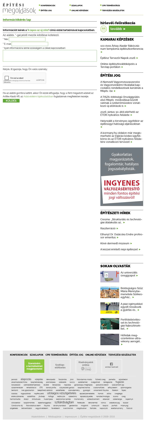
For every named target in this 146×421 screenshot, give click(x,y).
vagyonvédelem (41, 408)
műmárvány (79, 399)
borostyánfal (51, 388)
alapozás (26, 379)
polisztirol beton (102, 385)
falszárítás (63, 379)
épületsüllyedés (86, 396)
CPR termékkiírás (111, 5)
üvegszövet (95, 382)
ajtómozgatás (126, 388)
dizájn (26, 399)
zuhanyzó (95, 406)
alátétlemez (83, 382)
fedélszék (81, 403)
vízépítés (39, 379)
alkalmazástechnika (19, 382)
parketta (112, 379)
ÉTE (41, 388)
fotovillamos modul (84, 379)
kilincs (103, 403)
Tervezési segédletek (113, 10)
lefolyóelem (112, 388)
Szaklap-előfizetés (60, 366)
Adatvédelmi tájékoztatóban (38, 96)
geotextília (73, 406)
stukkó (115, 396)
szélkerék (62, 382)
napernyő (129, 399)
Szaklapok (77, 5)
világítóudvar (81, 408)
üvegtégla (118, 394)
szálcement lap (118, 385)
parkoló (14, 379)
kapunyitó (104, 408)
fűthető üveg (100, 379)
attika (109, 394)
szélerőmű (73, 396)
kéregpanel (107, 382)
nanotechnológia (103, 396)
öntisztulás (36, 399)
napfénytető (39, 394)
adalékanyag (114, 403)
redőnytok (61, 396)
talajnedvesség (37, 382)
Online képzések (79, 10)
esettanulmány (117, 408)
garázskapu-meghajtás (83, 385)
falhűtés (93, 408)
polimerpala (50, 382)
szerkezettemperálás (32, 385)
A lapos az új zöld (38, 30)
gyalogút (86, 390)
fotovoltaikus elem (33, 406)
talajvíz (105, 406)
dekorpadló (50, 379)
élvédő (46, 385)
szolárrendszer (17, 388)
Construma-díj (17, 406)
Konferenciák (48, 5)
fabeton (115, 390)
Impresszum (71, 416)
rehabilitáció (31, 388)
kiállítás (14, 394)
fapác (124, 390)
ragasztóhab (26, 394)
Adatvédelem (38, 416)
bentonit (14, 390)
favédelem (55, 408)
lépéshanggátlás (44, 403)
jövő (71, 379)
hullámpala (48, 399)
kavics (72, 382)
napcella (67, 385)
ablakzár (106, 399)
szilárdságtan (64, 402)
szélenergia (117, 399)
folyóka (47, 406)
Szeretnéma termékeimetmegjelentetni (34, 366)
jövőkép (42, 396)
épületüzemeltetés (87, 394)
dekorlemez (93, 403)
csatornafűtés (98, 388)
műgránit (84, 406)
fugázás (120, 382)
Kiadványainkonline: (86, 363)
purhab (114, 406)
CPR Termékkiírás (56, 354)
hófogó (51, 396)
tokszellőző (15, 385)
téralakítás (56, 385)
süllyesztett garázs (66, 388)
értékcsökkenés (17, 396)
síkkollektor (15, 403)
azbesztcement (93, 399)
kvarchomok (68, 408)
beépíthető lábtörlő (44, 390)
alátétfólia (31, 396)
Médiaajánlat (54, 416)
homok (100, 394)
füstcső (129, 408)
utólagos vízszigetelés (61, 393)
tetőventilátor (26, 408)
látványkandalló (59, 406)
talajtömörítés (29, 403)
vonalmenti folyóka (101, 390)
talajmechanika (84, 388)
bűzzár (125, 403)
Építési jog (46, 10)
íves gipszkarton (27, 390)
